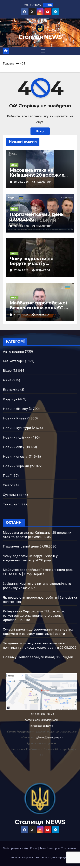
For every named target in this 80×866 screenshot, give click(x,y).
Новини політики (16, 437)
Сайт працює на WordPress (20, 848)
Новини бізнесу (15, 409)
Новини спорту (15, 456)
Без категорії (13, 361)
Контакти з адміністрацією (52, 857)
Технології (11, 504)
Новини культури (17, 428)
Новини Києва (14, 418)
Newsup (52, 848)
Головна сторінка (22, 857)
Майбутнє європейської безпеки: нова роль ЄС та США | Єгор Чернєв (39, 307)
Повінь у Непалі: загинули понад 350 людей (38, 657)
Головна (8, 63)
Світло (8, 485)
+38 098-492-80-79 (41, 714)
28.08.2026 (21, 181)
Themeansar (69, 848)
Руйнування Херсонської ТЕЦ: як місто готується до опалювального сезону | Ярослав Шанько (34, 615)
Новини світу (13, 447)
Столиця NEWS (40, 37)
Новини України (16, 466)
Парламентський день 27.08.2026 (36, 216)
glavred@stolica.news (49, 737)
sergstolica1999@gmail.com (41, 719)
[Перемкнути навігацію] (43, 51)
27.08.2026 (21, 270)
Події (7, 476)
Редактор (43, 181)
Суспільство (12, 495)
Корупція (10, 399)
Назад (40, 131)
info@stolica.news (41, 725)
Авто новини (13, 351)
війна (7, 380)
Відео (14, 165)
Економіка (11, 390)
